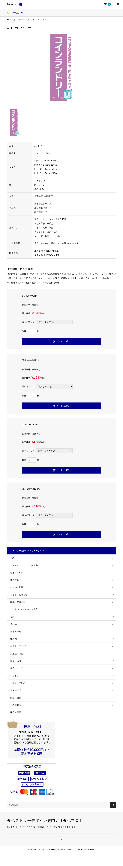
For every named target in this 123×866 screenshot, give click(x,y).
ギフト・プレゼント (19, 646)
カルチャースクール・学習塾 (24, 565)
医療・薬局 (15, 712)
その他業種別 (16, 705)
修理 (12, 617)
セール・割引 (16, 587)
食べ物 (13, 624)
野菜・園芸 (15, 698)
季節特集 (14, 580)
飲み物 (13, 639)
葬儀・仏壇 (15, 661)
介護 (12, 558)
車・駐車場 (15, 690)
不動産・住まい (17, 683)
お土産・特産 (16, 653)
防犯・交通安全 (17, 602)
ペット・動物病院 (18, 594)
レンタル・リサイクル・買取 (24, 609)
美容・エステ (16, 668)
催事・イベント (17, 573)
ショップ (14, 675)
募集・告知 (15, 631)
